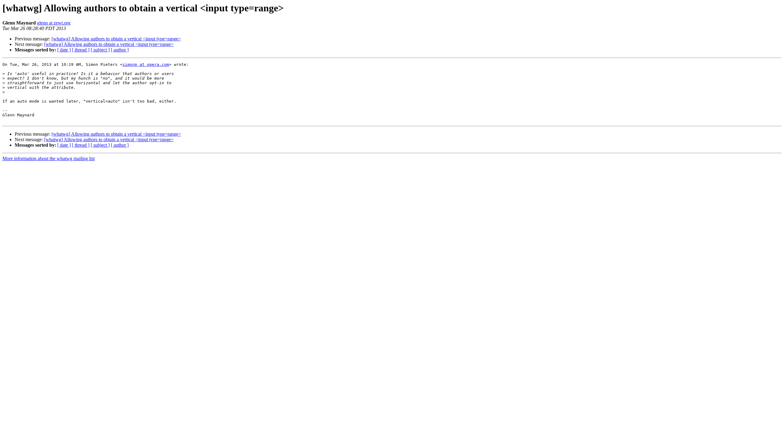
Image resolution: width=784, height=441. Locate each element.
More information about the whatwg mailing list (48, 158)
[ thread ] (80, 49)
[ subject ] (100, 49)
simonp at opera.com (146, 64)
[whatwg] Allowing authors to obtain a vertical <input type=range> (116, 38)
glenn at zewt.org (53, 22)
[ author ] (120, 49)
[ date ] (64, 49)
